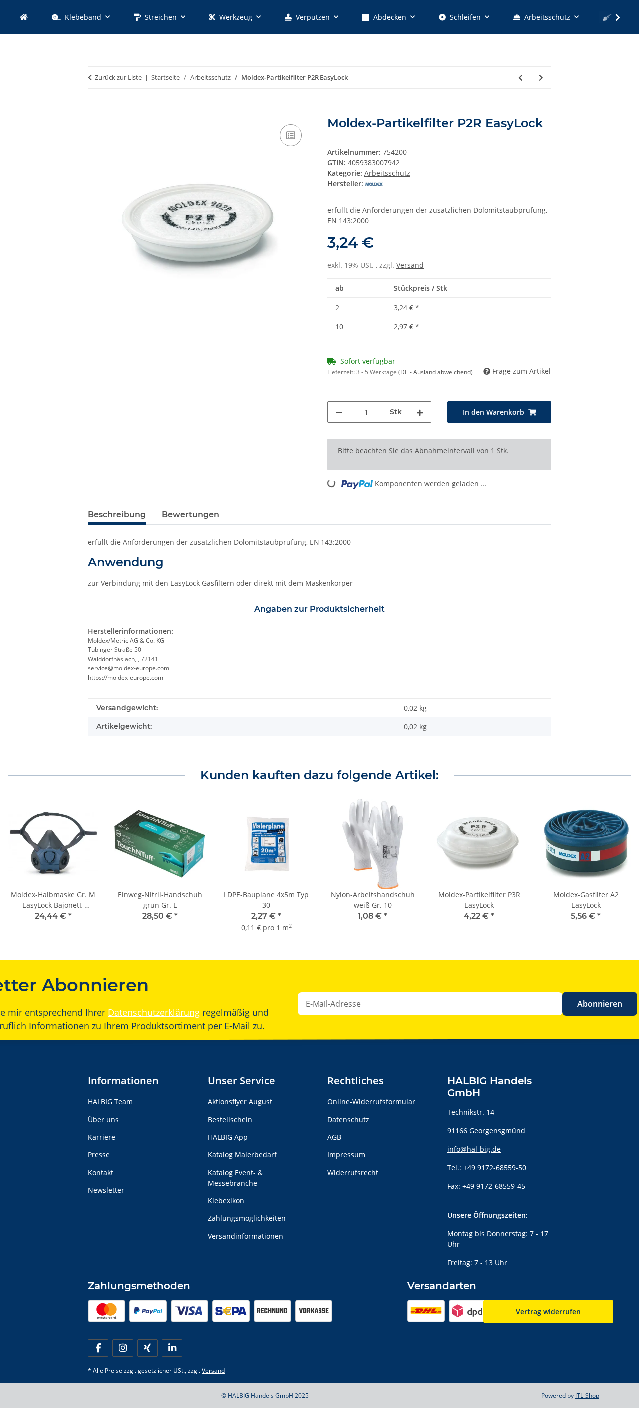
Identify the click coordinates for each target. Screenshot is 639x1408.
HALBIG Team (110, 1101)
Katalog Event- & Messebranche (235, 1178)
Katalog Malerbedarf (242, 1154)
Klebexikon (226, 1200)
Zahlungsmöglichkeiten (247, 1218)
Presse (99, 1154)
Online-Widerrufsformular (371, 1101)
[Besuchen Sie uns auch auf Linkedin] (172, 1348)
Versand (410, 265)
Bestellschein (230, 1119)
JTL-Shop (587, 1395)
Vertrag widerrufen (548, 1311)
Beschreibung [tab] (117, 514)
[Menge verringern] (339, 412)
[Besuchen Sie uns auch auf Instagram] (122, 1348)
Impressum (346, 1154)
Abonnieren (599, 1003)
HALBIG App (228, 1137)
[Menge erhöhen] (420, 412)
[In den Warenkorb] (96, 110)
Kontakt (100, 1172)
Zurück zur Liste (118, 77)
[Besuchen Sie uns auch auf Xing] (147, 1348)
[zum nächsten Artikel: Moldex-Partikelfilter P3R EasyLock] (541, 77)
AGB (334, 1137)
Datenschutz (348, 1119)
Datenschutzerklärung (154, 1012)
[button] (611, 17)
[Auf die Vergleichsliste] (291, 135)
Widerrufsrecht (352, 1172)
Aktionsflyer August (240, 1101)
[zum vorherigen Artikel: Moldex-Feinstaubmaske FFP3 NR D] (520, 77)
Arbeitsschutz (387, 173)
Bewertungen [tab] (190, 514)
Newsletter (106, 1190)
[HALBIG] (24, 17)
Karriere (101, 1137)
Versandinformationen (245, 1236)
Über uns (103, 1119)
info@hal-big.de (474, 1149)
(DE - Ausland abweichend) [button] (435, 372)
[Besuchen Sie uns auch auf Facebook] (98, 1348)
